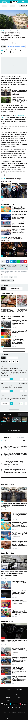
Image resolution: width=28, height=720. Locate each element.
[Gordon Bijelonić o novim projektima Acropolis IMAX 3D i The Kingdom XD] (6, 419)
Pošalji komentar (14, 288)
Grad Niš (6, 277)
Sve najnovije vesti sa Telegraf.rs (14, 478)
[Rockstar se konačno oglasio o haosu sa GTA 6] (6, 585)
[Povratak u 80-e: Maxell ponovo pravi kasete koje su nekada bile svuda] (6, 604)
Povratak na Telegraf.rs (5, 2)
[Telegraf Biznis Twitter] (12, 707)
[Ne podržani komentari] (17, 361)
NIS (2, 277)
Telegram (3, 268)
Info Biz (2, 30)
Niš (2, 50)
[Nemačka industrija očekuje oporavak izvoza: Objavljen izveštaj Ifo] (6, 333)
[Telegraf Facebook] (8, 707)
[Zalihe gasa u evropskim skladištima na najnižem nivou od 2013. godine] (6, 232)
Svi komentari (14, 408)
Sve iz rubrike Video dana (14, 430)
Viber (24, 267)
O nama (4, 712)
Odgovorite (5, 378)
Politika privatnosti (12, 714)
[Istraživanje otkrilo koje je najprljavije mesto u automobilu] (14, 631)
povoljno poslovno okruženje (7, 280)
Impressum (14, 712)
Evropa (11, 277)
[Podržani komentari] (13, 361)
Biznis (15, 277)
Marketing (9, 712)
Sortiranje (4, 361)
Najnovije (7, 485)
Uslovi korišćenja (20, 272)
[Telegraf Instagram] (15, 707)
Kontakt (18, 714)
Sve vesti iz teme (14, 349)
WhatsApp (19, 267)
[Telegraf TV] (19, 707)
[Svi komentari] (9, 361)
